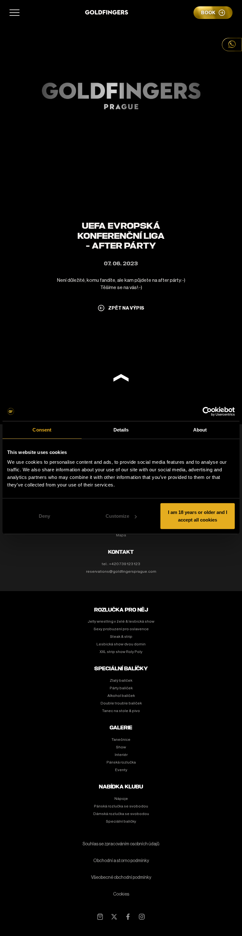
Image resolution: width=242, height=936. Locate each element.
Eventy (121, 770)
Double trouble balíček (121, 703)
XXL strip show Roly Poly (121, 652)
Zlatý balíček (121, 680)
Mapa (121, 535)
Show (121, 747)
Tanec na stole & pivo (121, 711)
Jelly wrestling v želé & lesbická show (121, 621)
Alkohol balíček (121, 695)
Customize (117, 516)
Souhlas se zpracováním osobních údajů (121, 844)
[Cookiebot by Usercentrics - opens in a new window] (207, 411)
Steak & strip (121, 636)
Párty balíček (121, 688)
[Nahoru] (121, 379)
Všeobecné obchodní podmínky (121, 877)
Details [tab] (121, 429)
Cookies (121, 894)
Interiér (121, 755)
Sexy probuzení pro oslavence (121, 629)
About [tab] (200, 429)
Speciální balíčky (121, 821)
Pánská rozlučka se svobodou (121, 806)
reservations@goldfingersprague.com (121, 571)
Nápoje (121, 798)
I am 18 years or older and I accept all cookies (197, 516)
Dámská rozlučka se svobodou (121, 814)
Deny (44, 516)
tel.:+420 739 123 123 (121, 564)
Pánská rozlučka (121, 762)
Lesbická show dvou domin (121, 644)
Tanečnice (121, 739)
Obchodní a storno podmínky (121, 861)
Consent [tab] (41, 429)
